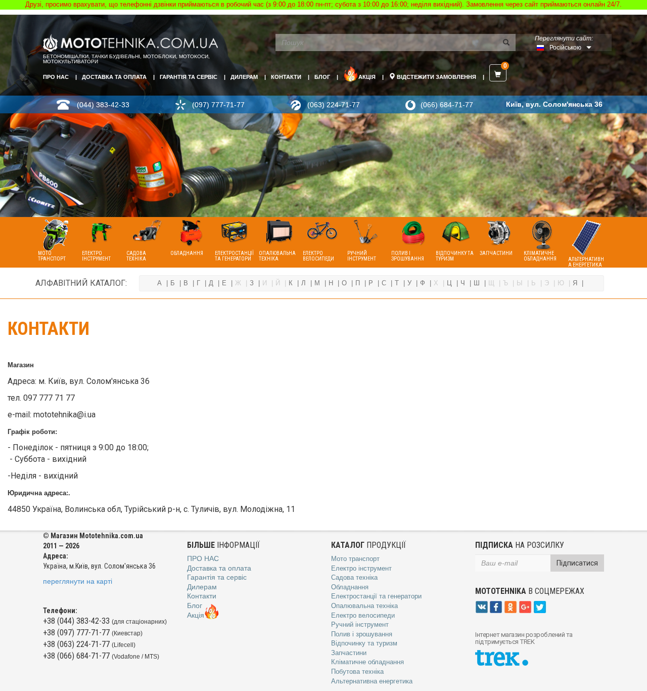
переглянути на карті (77, 581)
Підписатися (577, 563)
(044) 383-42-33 (103, 105)
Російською (565, 47)
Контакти (286, 77)
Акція (367, 77)
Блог (322, 77)
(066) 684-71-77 (447, 105)
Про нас (56, 77)
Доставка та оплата (114, 77)
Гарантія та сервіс (188, 77)
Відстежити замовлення (435, 77)
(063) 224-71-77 (333, 105)
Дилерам (244, 77)
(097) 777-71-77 (218, 105)
